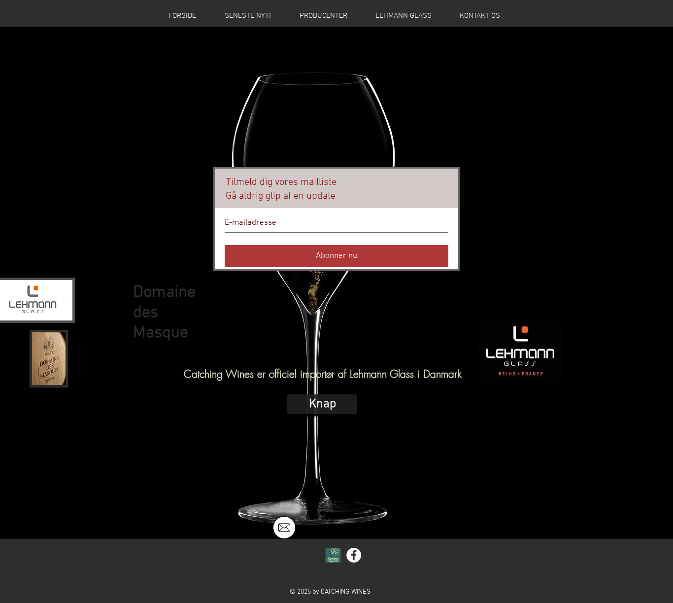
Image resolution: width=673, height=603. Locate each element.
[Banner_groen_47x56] (333, 555)
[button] (322, 404)
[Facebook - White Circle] (353, 555)
